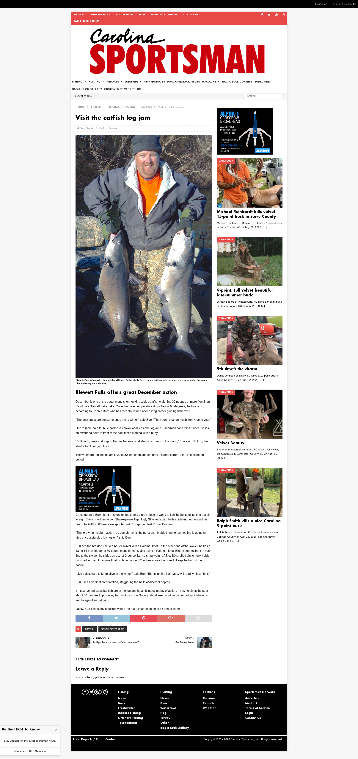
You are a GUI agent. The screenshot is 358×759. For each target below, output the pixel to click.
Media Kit (80, 15)
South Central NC (112, 629)
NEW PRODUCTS (154, 81)
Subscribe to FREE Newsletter (29, 751)
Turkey (165, 718)
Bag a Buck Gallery (174, 728)
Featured (113, 128)
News (122, 698)
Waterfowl (168, 708)
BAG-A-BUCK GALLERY (87, 21)
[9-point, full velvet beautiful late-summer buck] (249, 261)
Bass (121, 703)
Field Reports (99, 15)
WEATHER (131, 81)
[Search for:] (263, 95)
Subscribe (350, 3)
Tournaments (127, 722)
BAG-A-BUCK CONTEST (164, 15)
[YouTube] (276, 15)
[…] (265, 227)
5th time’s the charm (237, 369)
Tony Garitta (86, 128)
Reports (208, 703)
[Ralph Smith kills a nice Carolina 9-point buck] (249, 492)
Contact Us (190, 15)
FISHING (77, 81)
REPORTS (112, 81)
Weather (209, 708)
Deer (163, 703)
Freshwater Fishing (121, 107)
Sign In (336, 3)
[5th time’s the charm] (249, 340)
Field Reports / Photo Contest (95, 739)
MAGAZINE (209, 81)
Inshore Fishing (129, 713)
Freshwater (126, 708)
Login (249, 713)
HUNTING (95, 81)
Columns (209, 698)
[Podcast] (284, 15)
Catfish (103, 128)
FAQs (142, 15)
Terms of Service (257, 708)
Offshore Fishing (130, 718)
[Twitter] (269, 15)
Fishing (96, 107)
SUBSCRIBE (262, 81)
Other (164, 722)
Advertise (252, 698)
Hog (163, 713)
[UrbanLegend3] (103, 509)
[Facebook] (262, 15)
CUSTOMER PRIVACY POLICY (123, 89)
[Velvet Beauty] (249, 414)
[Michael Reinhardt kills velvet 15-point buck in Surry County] (249, 183)
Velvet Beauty (230, 443)
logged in (96, 677)
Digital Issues (125, 15)
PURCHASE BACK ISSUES (183, 81)
